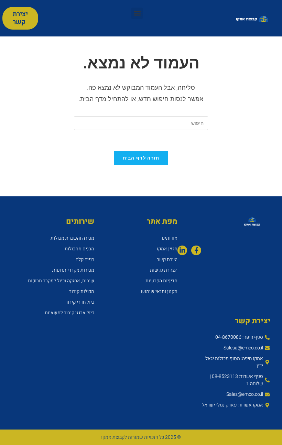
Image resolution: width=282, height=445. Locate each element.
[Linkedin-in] (182, 251)
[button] (137, 13)
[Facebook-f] (196, 251)
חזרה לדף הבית (141, 158)
